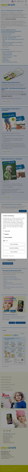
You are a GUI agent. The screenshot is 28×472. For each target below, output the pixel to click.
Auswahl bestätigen (14, 248)
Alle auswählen (14, 251)
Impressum (11, 255)
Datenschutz (5, 255)
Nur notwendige (14, 244)
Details (6, 240)
